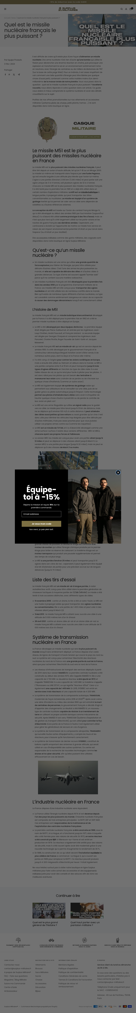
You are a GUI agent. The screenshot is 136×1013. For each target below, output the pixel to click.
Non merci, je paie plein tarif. (41, 529)
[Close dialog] (118, 472)
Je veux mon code (41, 523)
